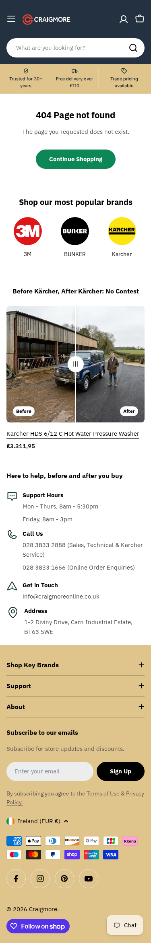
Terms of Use (103, 793)
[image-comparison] (75, 364)
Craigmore (43, 909)
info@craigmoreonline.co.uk (61, 596)
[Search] (133, 48)
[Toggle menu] (11, 19)
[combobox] (75, 47)
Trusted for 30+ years (25, 82)
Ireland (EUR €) (39, 821)
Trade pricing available (124, 82)
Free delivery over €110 (74, 82)
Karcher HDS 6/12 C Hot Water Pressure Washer (72, 433)
